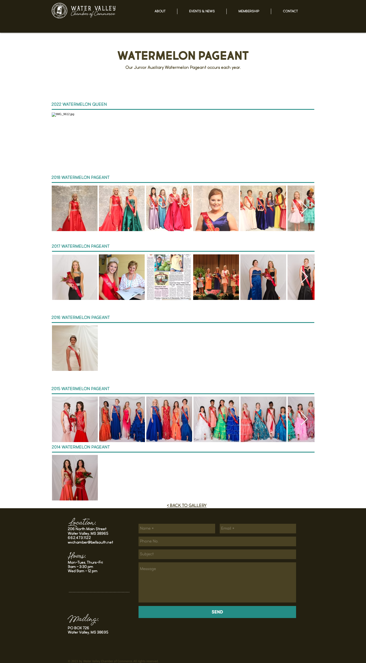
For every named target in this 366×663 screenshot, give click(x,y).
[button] (160, 11)
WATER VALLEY (94, 9)
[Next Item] (304, 208)
